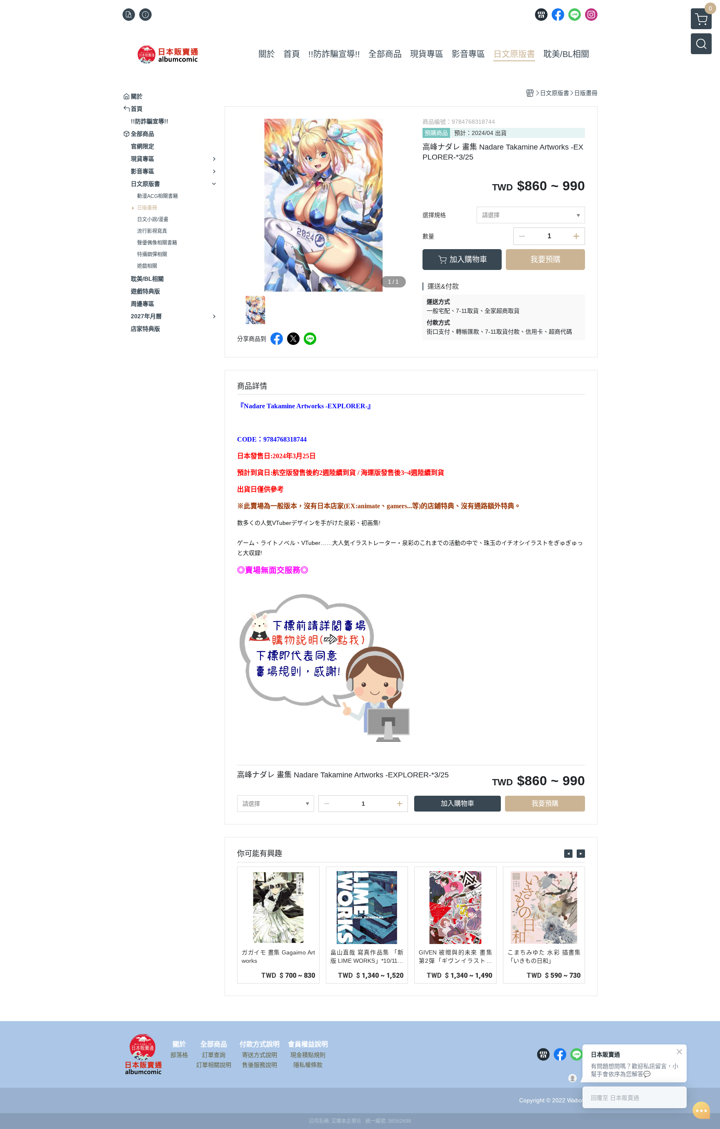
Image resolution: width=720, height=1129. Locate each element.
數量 (428, 236)
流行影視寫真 (152, 231)
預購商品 (436, 133)
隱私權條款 (307, 1065)
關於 (179, 1044)
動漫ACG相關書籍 (157, 196)
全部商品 (213, 1044)
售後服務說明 (259, 1065)
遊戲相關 (147, 266)
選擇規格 (434, 215)
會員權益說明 (308, 1044)
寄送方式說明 (259, 1055)
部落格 (179, 1055)
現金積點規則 (307, 1055)
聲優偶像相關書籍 (157, 243)
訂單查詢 (213, 1055)
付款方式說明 (260, 1044)
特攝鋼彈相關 (152, 254)
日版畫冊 (147, 208)
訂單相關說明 (213, 1065)
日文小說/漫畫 (152, 219)
